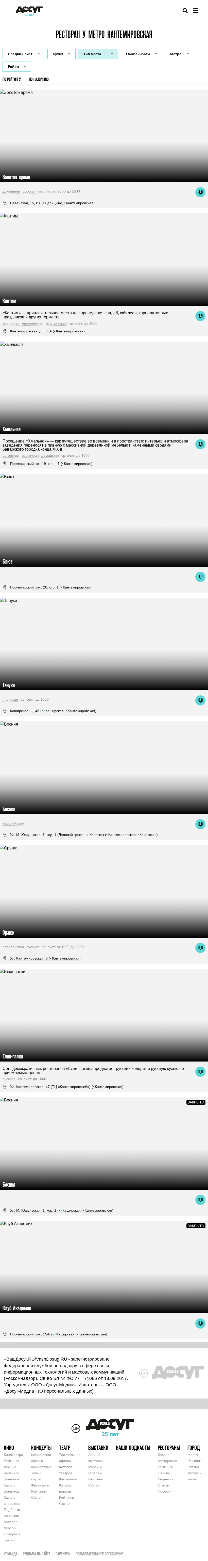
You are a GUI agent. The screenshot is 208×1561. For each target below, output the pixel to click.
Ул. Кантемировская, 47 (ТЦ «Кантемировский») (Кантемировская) (67, 1087)
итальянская (56, 323)
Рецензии (166, 1479)
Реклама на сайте (36, 1553)
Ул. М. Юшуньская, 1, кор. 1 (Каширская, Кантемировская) (61, 1210)
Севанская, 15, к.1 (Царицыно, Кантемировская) (52, 203)
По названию (39, 79)
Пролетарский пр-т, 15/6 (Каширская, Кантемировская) (58, 1334)
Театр (64, 1448)
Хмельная (12, 429)
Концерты (41, 1448)
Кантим (9, 301)
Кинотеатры (14, 1455)
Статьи (37, 1497)
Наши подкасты (133, 1448)
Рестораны (169, 1448)
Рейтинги (11, 1461)
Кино (9, 1448)
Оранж (8, 932)
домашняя (11, 191)
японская (10, 699)
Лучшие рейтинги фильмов (11, 1473)
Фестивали (40, 1485)
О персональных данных (65, 1391)
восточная (11, 323)
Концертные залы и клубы (41, 1473)
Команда (11, 1553)
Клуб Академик (17, 1308)
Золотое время (16, 177)
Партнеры (63, 1553)
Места (192, 1455)
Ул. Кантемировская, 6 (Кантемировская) (45, 958)
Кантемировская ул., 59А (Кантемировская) (47, 331)
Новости (164, 1491)
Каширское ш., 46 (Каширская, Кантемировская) (53, 711)
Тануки (9, 685)
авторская (11, 455)
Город (193, 1448)
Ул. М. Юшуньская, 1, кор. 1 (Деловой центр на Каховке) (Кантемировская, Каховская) (84, 835)
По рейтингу (12, 79)
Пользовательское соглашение (99, 1553)
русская (29, 191)
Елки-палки (13, 1056)
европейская (32, 323)
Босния (9, 809)
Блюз (7, 561)
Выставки (98, 1448)
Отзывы (164, 1473)
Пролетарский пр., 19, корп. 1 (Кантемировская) (51, 464)
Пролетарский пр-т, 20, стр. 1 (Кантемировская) (51, 587)
